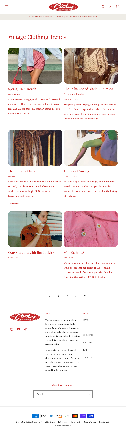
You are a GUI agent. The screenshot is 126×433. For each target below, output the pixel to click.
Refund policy (63, 422)
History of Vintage (77, 171)
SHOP (85, 327)
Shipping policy (104, 422)
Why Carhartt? (74, 252)
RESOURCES (88, 357)
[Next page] (94, 295)
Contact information (64, 425)
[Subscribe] (88, 394)
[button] (6, 6)
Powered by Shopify (48, 422)
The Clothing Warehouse (31, 422)
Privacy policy (76, 422)
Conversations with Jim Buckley (31, 252)
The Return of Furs (21, 171)
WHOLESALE (88, 335)
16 (85, 295)
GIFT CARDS (88, 342)
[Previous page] (32, 295)
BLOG (85, 350)
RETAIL (86, 320)
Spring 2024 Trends (22, 89)
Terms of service (90, 422)
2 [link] (49, 295)
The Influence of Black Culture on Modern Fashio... (88, 91)
